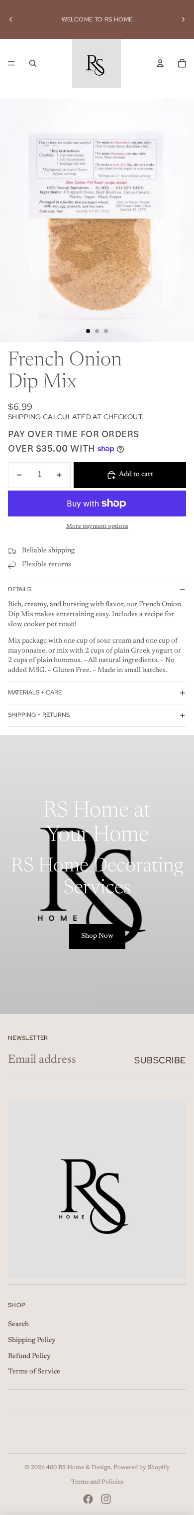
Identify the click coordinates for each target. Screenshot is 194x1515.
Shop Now (97, 936)
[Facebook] (88, 1499)
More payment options (97, 526)
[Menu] (11, 63)
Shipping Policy (32, 1340)
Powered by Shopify (141, 1468)
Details (19, 589)
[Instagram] (106, 1499)
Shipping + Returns (39, 715)
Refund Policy (29, 1356)
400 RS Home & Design (78, 1468)
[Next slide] (183, 19)
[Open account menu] (160, 63)
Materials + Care (35, 692)
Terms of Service (34, 1371)
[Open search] (33, 63)
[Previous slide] (11, 19)
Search (18, 1324)
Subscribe (160, 1060)
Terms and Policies (97, 1482)
